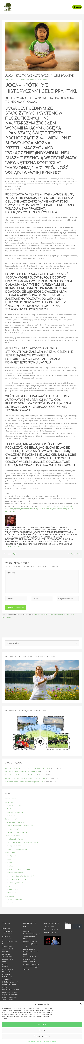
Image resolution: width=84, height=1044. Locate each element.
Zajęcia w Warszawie (13, 836)
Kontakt (10, 866)
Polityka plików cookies (34, 1041)
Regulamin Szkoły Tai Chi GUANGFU (20, 876)
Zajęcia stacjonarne (14, 899)
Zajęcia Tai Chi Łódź (9, 997)
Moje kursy (11, 859)
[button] (81, 1004)
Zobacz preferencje (42, 1036)
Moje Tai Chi (11, 893)
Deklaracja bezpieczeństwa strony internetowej (9, 938)
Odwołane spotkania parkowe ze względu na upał (24, 782)
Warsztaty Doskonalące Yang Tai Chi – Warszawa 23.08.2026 (27, 768)
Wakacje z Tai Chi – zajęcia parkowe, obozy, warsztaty (25, 778)
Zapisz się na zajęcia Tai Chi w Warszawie (22, 842)
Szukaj (67, 923)
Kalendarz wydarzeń (15, 812)
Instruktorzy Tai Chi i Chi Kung (18, 869)
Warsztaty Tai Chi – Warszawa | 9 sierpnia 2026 (22, 771)
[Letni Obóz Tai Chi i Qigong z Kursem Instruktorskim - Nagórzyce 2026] (42, 680)
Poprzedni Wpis (9, 554)
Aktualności (25, 79)
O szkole (8, 862)
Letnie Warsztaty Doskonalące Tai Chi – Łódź (21, 775)
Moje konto (9, 896)
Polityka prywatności (49, 1041)
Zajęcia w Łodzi (11, 819)
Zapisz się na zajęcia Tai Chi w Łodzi (20, 825)
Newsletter (11, 815)
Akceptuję (42, 1024)
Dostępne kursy (13, 856)
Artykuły (33, 79)
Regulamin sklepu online (16, 879)
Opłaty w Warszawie (15, 846)
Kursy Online (10, 852)
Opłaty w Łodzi (12, 829)
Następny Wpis (75, 554)
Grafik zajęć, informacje (15, 822)
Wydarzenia (11, 809)
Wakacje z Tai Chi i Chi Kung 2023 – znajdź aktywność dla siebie (10, 992)
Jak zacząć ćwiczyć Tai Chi (17, 832)
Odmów (42, 1030)
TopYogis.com (12, 546)
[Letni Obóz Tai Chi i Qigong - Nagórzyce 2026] (42, 733)
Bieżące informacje (14, 805)
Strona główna (10, 799)
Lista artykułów (12, 889)
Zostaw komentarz (12, 79)
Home (4, 964)
